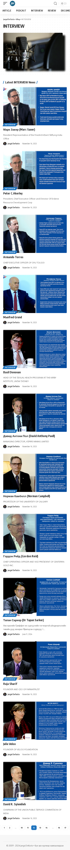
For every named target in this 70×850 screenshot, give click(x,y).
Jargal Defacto (14, 143)
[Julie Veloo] (35, 720)
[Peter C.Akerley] (35, 170)
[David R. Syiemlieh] (35, 781)
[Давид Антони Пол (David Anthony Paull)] (35, 412)
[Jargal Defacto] (12, 3)
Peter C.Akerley (12, 193)
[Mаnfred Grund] (35, 294)
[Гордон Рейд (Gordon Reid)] (35, 533)
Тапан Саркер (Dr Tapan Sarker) (23, 620)
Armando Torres (13, 257)
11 (27, 828)
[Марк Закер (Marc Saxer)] (35, 106)
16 (59, 828)
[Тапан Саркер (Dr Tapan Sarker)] (35, 597)
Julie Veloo (9, 744)
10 (22, 828)
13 (40, 828)
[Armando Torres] (35, 234)
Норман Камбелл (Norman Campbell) (26, 496)
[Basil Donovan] (35, 349)
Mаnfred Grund (12, 317)
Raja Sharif (10, 684)
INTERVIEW (10, 125)
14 (47, 828)
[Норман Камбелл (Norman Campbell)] (35, 473)
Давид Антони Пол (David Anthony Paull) (29, 436)
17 (65, 828)
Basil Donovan (12, 372)
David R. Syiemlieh (14, 804)
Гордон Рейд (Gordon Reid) (20, 556)
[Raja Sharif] (35, 660)
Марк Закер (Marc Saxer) (19, 129)
